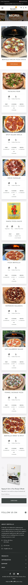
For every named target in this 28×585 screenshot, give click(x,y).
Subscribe (14, 500)
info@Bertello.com (8, 548)
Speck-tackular (14, 178)
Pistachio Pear (14, 91)
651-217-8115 (6, 545)
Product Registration (5, 1)
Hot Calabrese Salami (14, 349)
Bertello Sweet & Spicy (14, 436)
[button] (2, 8)
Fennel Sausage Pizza (14, 392)
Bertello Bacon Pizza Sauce (14, 59)
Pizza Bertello (14, 262)
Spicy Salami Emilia (14, 135)
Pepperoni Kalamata (14, 306)
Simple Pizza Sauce (14, 221)
